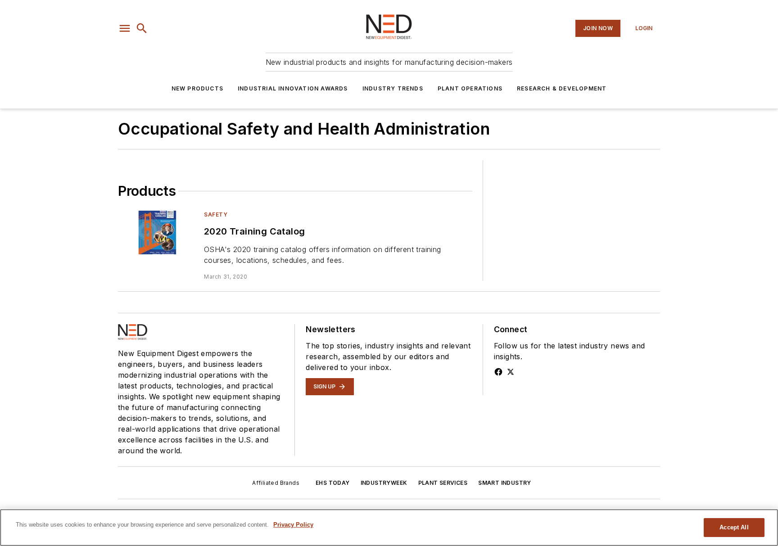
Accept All (733, 527)
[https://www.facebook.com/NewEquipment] (498, 371)
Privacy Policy (293, 524)
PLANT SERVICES (443, 482)
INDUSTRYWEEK (384, 482)
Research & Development (561, 88)
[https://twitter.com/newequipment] (510, 371)
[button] (124, 28)
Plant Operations (470, 88)
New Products (197, 88)
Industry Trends (392, 88)
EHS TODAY (333, 482)
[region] (389, 527)
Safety (216, 214)
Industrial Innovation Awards (293, 88)
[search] (142, 28)
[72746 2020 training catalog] (157, 232)
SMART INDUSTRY (504, 482)
